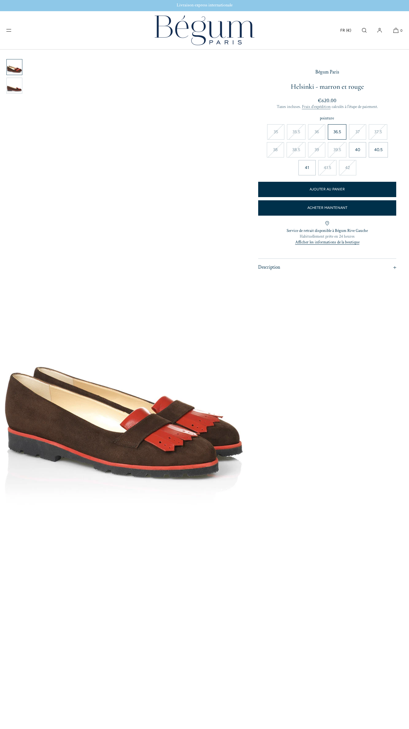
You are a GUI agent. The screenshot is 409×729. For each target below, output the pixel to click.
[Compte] (380, 30)
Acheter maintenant (327, 208)
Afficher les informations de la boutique (327, 242)
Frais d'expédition (316, 107)
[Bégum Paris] (204, 30)
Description (269, 267)
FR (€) (345, 30)
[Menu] (14, 30)
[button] (364, 30)
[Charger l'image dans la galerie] (14, 67)
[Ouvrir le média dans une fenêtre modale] (122, 389)
